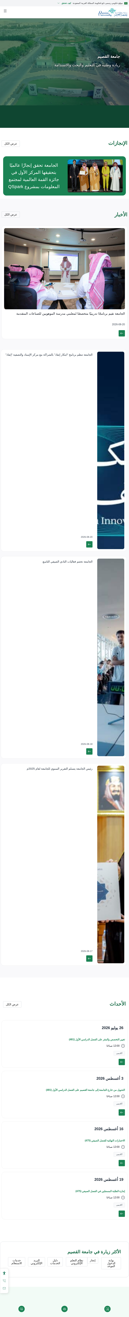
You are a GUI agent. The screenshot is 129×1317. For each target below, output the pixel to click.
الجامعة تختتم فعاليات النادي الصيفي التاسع (68, 561)
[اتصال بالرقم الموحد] (4, 1281)
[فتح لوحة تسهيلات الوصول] (4, 1273)
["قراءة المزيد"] (122, 333)
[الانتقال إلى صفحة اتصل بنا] (4, 1288)
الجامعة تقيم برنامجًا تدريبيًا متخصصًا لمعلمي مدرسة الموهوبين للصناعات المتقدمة (70, 313)
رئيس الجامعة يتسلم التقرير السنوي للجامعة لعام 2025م (60, 768)
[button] (119, 1053)
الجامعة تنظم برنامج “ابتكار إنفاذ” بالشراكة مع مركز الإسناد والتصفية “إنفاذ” (49, 354)
